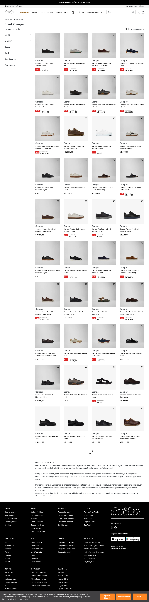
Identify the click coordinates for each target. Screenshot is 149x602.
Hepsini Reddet (124, 597)
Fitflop (7, 558)
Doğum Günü (63, 585)
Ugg (6, 542)
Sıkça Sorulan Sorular (92, 542)
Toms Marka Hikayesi (39, 576)
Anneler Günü (63, 579)
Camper (8, 549)
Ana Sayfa (8, 19)
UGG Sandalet (36, 542)
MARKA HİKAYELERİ (94, 12)
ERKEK (42, 12)
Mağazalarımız (10, 579)
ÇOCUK (50, 12)
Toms (7, 552)
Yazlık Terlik (88, 515)
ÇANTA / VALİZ (62, 12)
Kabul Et (140, 597)
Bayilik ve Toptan (11, 589)
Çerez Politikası (23, 599)
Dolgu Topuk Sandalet (66, 518)
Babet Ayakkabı (37, 515)
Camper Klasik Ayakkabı (67, 549)
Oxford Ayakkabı (11, 522)
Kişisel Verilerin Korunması (94, 552)
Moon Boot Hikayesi (38, 579)
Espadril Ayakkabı (37, 525)
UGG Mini (34, 558)
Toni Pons (8, 555)
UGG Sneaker (36, 562)
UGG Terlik (35, 545)
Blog (6, 585)
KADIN (34, 12)
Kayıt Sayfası (89, 562)
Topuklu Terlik (89, 522)
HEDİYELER (80, 12)
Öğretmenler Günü (65, 589)
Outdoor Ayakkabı (38, 531)
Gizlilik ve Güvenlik (91, 549)
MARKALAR (24, 12)
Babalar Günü (63, 576)
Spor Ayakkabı (10, 515)
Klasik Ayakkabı (10, 512)
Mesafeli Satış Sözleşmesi (94, 545)
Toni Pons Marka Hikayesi (41, 585)
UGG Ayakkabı (36, 552)
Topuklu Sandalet (64, 512)
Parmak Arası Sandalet (66, 515)
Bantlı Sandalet (63, 525)
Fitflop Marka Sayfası (39, 582)
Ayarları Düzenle (107, 596)
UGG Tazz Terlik (37, 549)
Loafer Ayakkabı (11, 518)
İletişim (7, 576)
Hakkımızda (9, 572)
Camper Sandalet (64, 552)
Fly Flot (7, 562)
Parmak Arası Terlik (91, 512)
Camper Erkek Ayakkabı (66, 542)
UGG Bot (34, 555)
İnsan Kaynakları (11, 582)
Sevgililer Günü (63, 572)
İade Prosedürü (90, 558)
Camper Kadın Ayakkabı (66, 545)
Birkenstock (9, 545)
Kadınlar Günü (63, 582)
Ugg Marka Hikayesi (38, 572)
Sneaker (8, 525)
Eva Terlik (87, 525)
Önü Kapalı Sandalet (65, 522)
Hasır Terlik (88, 518)
